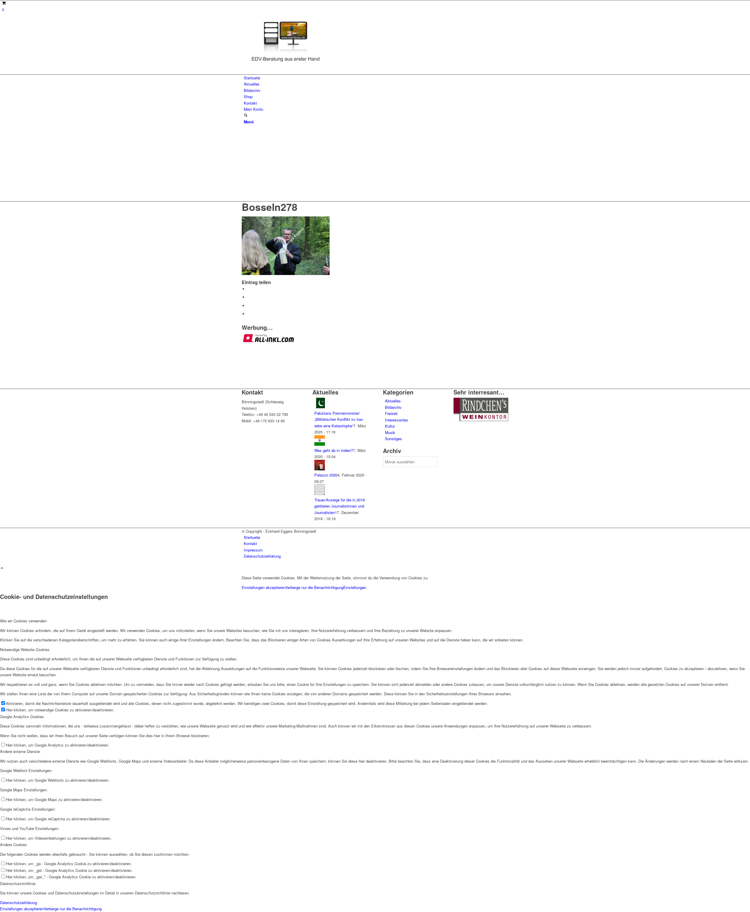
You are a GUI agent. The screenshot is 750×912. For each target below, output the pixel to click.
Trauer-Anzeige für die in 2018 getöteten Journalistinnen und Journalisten (339, 506)
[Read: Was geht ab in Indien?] (319, 444)
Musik (390, 432)
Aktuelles (393, 401)
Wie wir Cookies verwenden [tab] (23, 621)
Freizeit (391, 413)
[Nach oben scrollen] (2, 568)
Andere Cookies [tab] (13, 844)
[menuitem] (376, 78)
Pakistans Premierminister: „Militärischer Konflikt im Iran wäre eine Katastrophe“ (338, 419)
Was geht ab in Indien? (333, 450)
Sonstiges (393, 438)
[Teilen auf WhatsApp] (249, 297)
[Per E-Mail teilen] (249, 314)
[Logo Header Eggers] (286, 63)
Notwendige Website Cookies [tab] (25, 649)
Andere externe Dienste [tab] (20, 751)
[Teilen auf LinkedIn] (249, 305)
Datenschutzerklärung (18, 902)
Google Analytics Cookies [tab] (22, 716)
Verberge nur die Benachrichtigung (314, 587)
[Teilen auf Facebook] (249, 289)
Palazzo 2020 (326, 475)
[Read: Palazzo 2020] (319, 469)
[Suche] (246, 115)
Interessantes (396, 420)
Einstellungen (354, 587)
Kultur (390, 426)
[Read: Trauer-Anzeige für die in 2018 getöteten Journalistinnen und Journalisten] (319, 493)
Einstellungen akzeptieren (263, 587)
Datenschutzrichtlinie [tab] (17, 883)
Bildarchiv (393, 407)
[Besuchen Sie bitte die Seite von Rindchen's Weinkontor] (481, 419)
